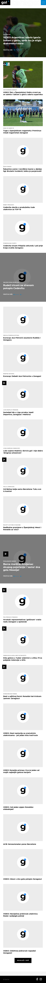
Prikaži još (23, 960)
